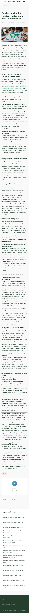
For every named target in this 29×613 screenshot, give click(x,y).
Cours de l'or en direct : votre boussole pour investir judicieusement (13, 518)
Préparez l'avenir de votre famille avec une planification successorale (13, 556)
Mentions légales (5, 604)
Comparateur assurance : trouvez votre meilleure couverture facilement (12, 576)
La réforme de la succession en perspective (13, 527)
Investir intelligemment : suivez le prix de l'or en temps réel (13, 531)
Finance (8, 5)
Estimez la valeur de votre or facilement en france (13, 571)
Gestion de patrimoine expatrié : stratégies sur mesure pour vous (14, 551)
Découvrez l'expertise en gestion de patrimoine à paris (14, 561)
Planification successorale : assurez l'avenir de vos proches (14, 586)
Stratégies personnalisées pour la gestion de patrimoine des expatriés (13, 541)
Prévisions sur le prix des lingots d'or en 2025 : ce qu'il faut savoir (14, 566)
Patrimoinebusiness (12, 1)
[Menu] (23, 1)
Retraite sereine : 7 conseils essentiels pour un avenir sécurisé (14, 536)
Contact (13, 604)
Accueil (3, 5)
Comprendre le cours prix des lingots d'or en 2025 (13, 581)
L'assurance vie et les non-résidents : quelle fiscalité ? (13, 523)
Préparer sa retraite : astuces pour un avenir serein (13, 546)
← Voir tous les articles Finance (10, 499)
